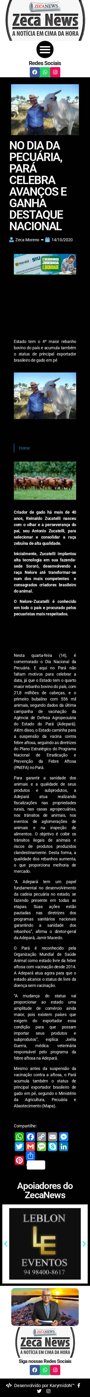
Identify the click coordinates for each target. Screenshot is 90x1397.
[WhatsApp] (19, 1136)
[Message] (41, 1146)
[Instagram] (55, 72)
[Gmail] (30, 1146)
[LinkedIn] (63, 1146)
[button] (45, 49)
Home (24, 448)
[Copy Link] (41, 1136)
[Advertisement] (45, 308)
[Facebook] (35, 72)
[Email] (52, 1136)
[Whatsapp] (45, 72)
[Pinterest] (19, 1160)
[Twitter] (19, 1146)
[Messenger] (63, 1136)
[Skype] (52, 1146)
